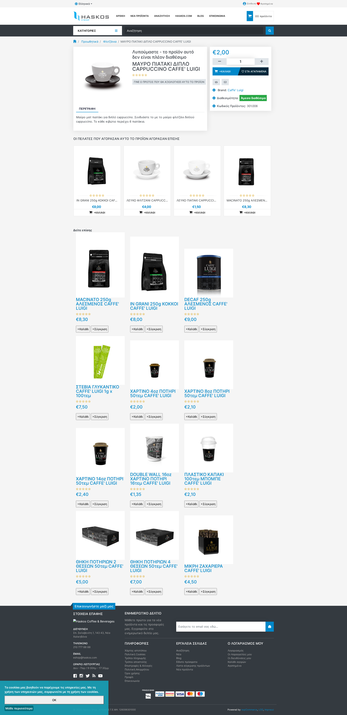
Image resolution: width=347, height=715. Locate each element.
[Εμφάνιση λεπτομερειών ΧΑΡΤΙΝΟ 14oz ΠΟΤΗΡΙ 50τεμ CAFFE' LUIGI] (100, 452)
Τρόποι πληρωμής (135, 658)
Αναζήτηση (162, 15)
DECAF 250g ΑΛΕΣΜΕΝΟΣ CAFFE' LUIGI (205, 304)
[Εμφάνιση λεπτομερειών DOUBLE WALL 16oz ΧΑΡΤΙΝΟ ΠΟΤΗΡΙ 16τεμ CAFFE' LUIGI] (154, 447)
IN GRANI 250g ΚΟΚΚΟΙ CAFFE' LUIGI (101, 200)
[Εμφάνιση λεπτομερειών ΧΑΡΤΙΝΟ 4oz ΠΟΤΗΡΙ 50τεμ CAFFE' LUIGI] (154, 364)
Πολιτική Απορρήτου (137, 669)
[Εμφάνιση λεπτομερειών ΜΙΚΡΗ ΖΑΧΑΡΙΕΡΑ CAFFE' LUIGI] (208, 539)
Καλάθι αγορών (237, 661)
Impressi (269, 709)
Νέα (178, 654)
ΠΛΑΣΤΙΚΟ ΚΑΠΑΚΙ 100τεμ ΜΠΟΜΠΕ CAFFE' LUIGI (204, 479)
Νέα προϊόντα (139, 15)
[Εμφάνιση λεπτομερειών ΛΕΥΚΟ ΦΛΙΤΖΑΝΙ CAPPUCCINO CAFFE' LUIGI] (147, 169)
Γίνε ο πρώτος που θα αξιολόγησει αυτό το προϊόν (169, 81)
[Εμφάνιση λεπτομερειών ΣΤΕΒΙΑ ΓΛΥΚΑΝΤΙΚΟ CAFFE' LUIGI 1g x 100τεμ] (100, 360)
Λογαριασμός (236, 650)
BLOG (200, 15)
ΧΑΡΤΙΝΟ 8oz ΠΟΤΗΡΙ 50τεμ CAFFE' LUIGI (207, 393)
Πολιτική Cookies (135, 654)
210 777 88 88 (82, 647)
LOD (261, 709)
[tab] (87, 108)
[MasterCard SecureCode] (169, 694)
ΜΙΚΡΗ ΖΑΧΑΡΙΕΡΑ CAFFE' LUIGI (203, 568)
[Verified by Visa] (159, 694)
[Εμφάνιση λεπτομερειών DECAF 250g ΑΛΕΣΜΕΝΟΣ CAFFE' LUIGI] (208, 273)
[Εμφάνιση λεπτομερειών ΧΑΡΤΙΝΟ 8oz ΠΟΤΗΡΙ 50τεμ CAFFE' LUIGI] (208, 364)
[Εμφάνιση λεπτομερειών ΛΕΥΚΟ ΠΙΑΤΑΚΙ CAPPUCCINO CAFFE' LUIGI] (197, 169)
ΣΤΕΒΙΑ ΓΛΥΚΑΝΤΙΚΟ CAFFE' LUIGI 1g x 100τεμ (97, 391)
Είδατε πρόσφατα (186, 661)
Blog (178, 658)
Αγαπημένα (234, 665)
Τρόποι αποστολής (136, 661)
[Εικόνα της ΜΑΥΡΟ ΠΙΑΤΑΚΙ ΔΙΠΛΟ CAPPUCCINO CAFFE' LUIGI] (103, 76)
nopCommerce (249, 709)
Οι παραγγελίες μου (240, 654)
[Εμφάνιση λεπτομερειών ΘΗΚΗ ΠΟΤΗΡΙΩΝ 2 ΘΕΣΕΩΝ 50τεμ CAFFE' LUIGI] (100, 535)
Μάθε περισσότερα (19, 708)
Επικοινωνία (217, 15)
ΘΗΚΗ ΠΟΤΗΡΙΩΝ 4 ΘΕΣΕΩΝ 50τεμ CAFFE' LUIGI (153, 566)
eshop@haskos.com (85, 657)
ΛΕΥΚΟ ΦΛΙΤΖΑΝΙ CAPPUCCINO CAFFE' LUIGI (158, 200)
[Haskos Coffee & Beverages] (93, 621)
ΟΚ (54, 700)
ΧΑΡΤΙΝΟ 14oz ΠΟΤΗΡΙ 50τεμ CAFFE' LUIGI (99, 481)
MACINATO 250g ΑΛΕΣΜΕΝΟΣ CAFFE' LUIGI (257, 200)
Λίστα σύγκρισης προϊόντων (193, 665)
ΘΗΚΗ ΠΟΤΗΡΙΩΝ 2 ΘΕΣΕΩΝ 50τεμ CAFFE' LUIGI (99, 566)
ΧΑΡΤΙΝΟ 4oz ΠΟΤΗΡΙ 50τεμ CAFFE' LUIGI (152, 393)
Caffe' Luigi (235, 90)
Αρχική (120, 15)
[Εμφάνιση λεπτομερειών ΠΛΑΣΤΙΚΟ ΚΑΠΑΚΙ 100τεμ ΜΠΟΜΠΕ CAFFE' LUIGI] (208, 447)
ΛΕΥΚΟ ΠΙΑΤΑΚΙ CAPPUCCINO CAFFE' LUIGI (207, 200)
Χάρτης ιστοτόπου (136, 650)
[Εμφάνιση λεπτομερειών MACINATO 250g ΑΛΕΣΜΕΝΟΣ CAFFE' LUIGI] (247, 169)
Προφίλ (129, 677)
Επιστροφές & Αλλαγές (138, 665)
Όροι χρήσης (132, 673)
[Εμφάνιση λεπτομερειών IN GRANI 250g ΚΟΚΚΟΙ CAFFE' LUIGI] (97, 169)
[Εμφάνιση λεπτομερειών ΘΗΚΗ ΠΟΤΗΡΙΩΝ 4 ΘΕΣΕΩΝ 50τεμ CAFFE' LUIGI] (154, 535)
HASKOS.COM (183, 15)
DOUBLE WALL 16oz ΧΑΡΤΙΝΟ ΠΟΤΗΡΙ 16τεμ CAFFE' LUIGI (151, 479)
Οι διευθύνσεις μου (239, 658)
